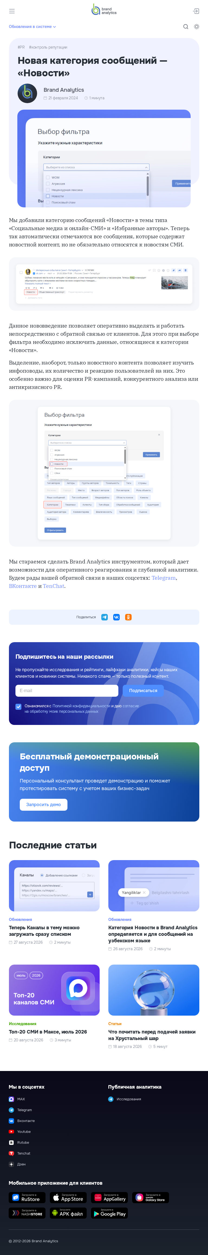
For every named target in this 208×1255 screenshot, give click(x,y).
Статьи (115, 1023)
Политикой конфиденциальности (81, 705)
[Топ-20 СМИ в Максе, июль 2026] (54, 1007)
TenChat (53, 586)
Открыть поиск (185, 26)
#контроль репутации (48, 47)
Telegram (164, 577)
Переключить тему (196, 26)
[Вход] (196, 11)
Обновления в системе (30, 26)
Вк (116, 617)
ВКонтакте (23, 586)
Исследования (22, 1023)
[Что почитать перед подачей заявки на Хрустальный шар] (153, 1007)
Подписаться (143, 690)
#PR (21, 47)
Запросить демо (43, 804)
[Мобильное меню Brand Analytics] (12, 11)
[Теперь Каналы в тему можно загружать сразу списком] (54, 906)
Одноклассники (128, 617)
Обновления (20, 919)
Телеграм (104, 617)
